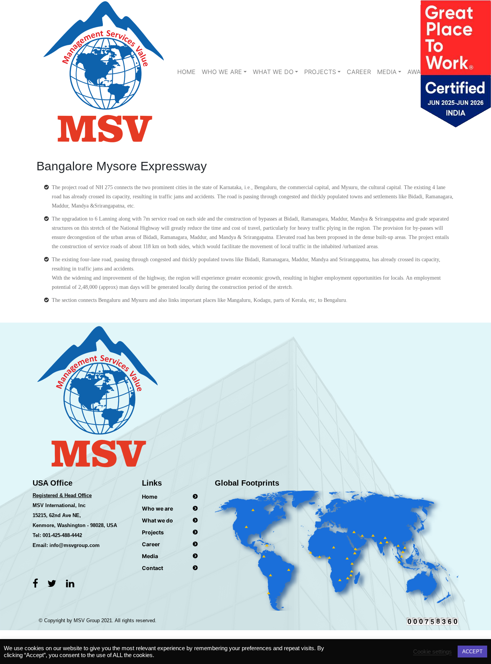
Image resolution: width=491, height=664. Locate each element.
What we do (157, 520)
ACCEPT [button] (472, 651)
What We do (273, 72)
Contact (152, 568)
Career (359, 72)
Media (387, 72)
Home (186, 72)
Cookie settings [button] (432, 652)
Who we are (222, 72)
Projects (320, 72)
